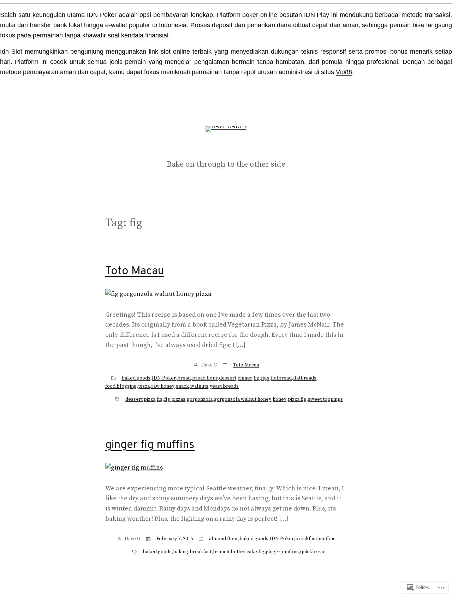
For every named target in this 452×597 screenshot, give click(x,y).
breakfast (306, 539)
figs (265, 378)
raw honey (162, 386)
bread (184, 378)
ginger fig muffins (150, 445)
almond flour (223, 539)
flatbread (281, 378)
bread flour (205, 378)
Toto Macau (134, 271)
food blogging (121, 386)
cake (251, 552)
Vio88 (344, 72)
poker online (259, 14)
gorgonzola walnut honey (242, 399)
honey (279, 399)
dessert (227, 378)
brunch (221, 552)
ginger (273, 552)
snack (182, 386)
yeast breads (224, 386)
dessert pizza (140, 399)
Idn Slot (11, 51)
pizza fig (297, 399)
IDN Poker (164, 378)
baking (180, 552)
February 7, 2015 (174, 539)
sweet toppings (325, 399)
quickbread (313, 552)
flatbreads (304, 378)
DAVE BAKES (226, 148)
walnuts (199, 386)
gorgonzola (200, 399)
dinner (245, 378)
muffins (327, 539)
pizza (144, 386)
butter (238, 552)
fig (257, 378)
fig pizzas (174, 399)
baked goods (135, 378)
